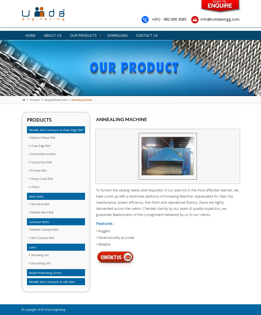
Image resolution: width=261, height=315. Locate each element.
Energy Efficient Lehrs (56, 100)
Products (35, 100)
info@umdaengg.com (219, 19)
